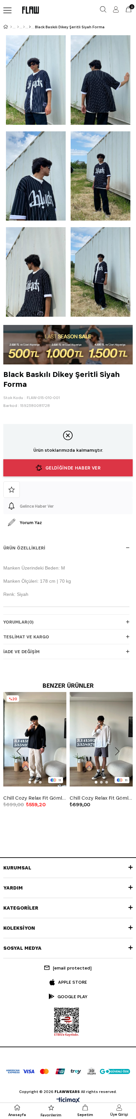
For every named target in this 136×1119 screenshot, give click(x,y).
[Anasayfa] (11, 27)
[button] (29, 782)
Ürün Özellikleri (24, 548)
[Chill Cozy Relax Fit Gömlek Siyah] (34, 739)
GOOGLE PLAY (72, 996)
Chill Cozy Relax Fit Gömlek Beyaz (101, 798)
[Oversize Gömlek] (30, 27)
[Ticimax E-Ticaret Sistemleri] (68, 1100)
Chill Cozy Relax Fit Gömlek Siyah (34, 798)
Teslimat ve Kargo (26, 637)
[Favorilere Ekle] (68, 489)
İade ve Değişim (21, 651)
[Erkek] (18, 27)
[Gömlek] (24, 27)
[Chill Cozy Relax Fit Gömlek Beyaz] (101, 739)
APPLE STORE (72, 982)
